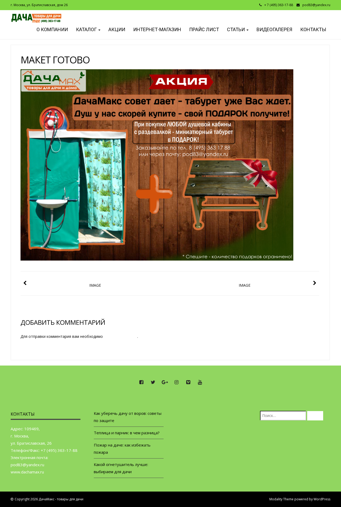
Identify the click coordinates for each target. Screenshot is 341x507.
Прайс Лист (204, 29)
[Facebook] (141, 382)
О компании (51, 29)
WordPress (322, 499)
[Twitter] (153, 382)
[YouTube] (199, 382)
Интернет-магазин (157, 29)
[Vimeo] (188, 382)
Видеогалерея (274, 29)
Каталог (87, 29)
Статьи (236, 29)
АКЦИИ (116, 29)
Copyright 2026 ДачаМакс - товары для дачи (49, 499)
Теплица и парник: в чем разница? (127, 432)
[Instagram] (176, 382)
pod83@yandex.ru (316, 5)
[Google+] (164, 382)
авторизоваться (120, 336)
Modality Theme (281, 499)
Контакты (313, 29)
